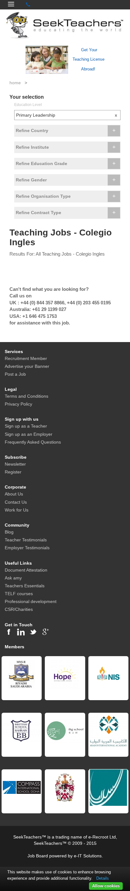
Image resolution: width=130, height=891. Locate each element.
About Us (14, 493)
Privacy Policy (18, 404)
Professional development (30, 601)
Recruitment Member (26, 358)
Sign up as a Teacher (26, 426)
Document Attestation (26, 570)
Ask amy (13, 577)
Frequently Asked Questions (33, 442)
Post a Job (15, 374)
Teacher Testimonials (26, 539)
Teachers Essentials (24, 585)
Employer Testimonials (27, 547)
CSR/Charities (19, 609)
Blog (9, 531)
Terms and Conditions (26, 396)
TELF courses (19, 593)
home (15, 82)
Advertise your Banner (27, 366)
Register (13, 471)
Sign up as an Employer (28, 434)
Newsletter (15, 464)
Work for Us (16, 509)
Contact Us (16, 502)
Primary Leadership (66, 115)
